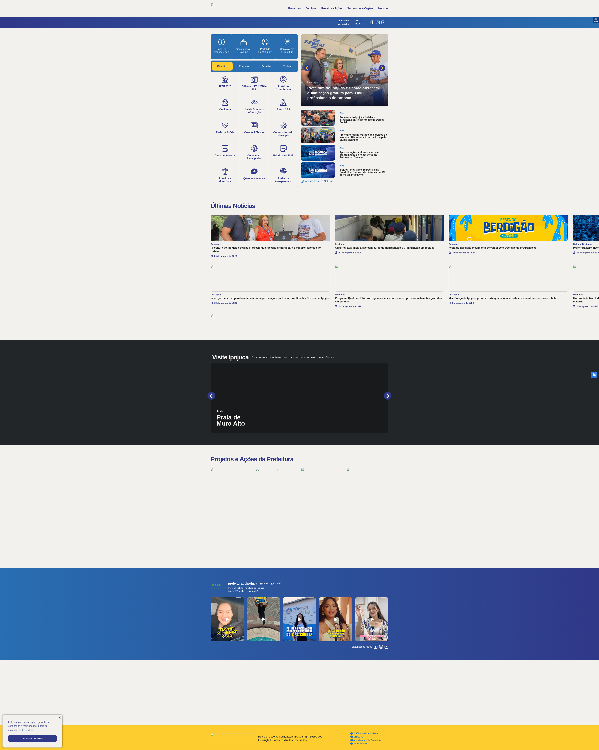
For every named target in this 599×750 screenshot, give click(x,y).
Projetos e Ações (331, 8)
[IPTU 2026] (225, 79)
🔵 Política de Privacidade (364, 733)
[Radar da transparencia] (283, 171)
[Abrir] (227, 619)
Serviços (311, 8)
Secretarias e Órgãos (360, 8)
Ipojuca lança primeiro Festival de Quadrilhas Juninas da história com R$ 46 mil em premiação (362, 172)
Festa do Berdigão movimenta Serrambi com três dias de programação (492, 247)
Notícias (383, 8)
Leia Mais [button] (27, 730)
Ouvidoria (225, 109)
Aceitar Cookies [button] (32, 738)
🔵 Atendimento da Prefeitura (365, 740)
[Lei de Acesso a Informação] (254, 102)
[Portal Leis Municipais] (225, 171)
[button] (307, 68)
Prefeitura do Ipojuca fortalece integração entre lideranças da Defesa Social (361, 120)
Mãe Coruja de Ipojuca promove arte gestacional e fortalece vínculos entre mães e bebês (503, 298)
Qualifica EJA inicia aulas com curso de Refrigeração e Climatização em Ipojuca (384, 247)
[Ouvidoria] (225, 102)
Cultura (577, 244)
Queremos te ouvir (254, 178)
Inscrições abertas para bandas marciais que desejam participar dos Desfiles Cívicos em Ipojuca (270, 298)
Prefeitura (294, 8)
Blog (341, 113)
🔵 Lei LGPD (356, 736)
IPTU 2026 (225, 86)
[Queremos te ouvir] (254, 171)
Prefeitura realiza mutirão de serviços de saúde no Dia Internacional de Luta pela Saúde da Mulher (363, 137)
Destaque (312, 82)
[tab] (222, 66)
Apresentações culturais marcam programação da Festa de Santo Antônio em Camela (359, 155)
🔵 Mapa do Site (358, 743)
